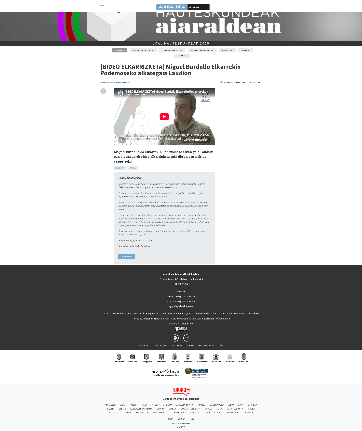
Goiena (172, 409)
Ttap (191, 419)
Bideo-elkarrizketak (202, 50)
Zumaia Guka (231, 412)
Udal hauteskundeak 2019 (180, 43)
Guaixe (208, 409)
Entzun (252, 83)
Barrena (252, 405)
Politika (119, 168)
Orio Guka (178, 412)
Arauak (190, 345)
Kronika (113, 412)
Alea (144, 405)
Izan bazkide (126, 256)
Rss (221, 345)
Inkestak (182, 55)
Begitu (111, 409)
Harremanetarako (206, 345)
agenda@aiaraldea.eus (181, 306)
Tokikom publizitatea (181, 424)
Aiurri (134, 405)
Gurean (181, 419)
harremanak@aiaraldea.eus (181, 296)
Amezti (155, 405)
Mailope (127, 412)
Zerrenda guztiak (172, 50)
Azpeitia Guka (216, 405)
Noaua (139, 412)
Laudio (132, 168)
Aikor (123, 405)
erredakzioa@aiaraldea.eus (181, 301)
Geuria (160, 409)
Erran (122, 409)
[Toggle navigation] (102, 6)
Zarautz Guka (212, 412)
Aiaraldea (110, 405)
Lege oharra (160, 345)
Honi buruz (144, 345)
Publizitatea (176, 345)
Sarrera (119, 50)
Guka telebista (235, 409)
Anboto (167, 405)
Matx (170, 419)
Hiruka (251, 409)
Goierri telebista (190, 409)
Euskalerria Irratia (141, 409)
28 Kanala (247, 412)
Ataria (201, 405)
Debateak (227, 50)
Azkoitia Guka (235, 405)
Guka (219, 409)
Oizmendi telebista (157, 412)
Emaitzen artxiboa (143, 50)
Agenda (245, 50)
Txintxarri (194, 412)
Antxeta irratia (184, 405)
